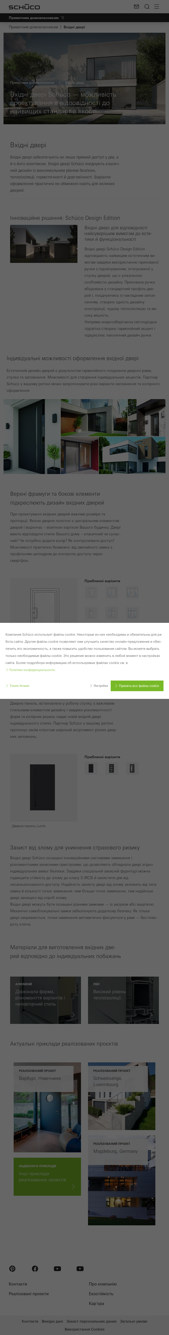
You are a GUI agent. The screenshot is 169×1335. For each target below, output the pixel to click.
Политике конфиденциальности (32, 670)
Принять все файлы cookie (139, 686)
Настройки (101, 685)
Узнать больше (19, 685)
